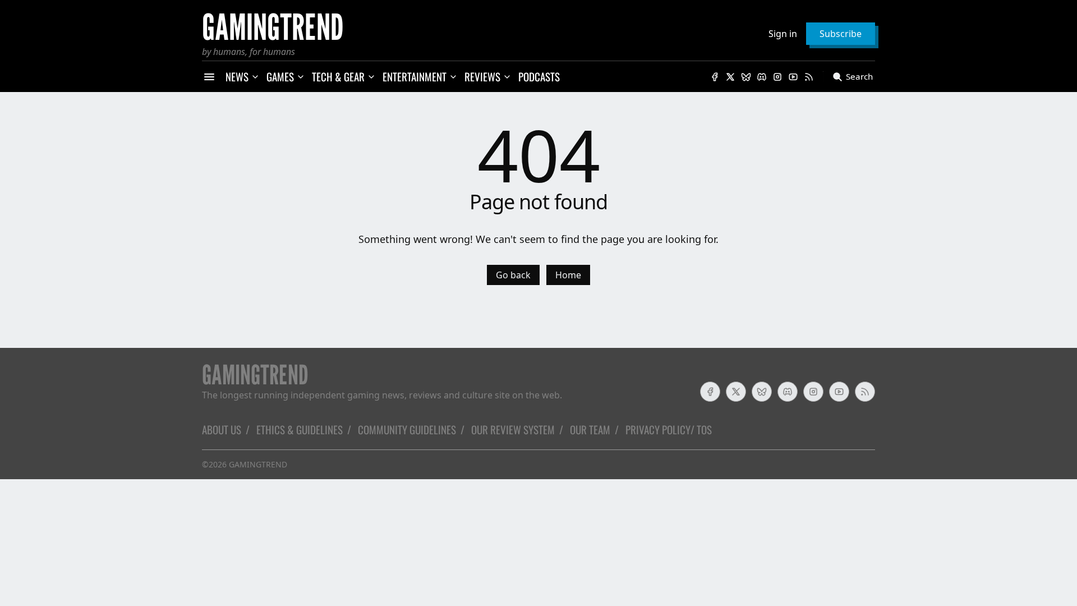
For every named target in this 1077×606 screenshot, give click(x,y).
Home (568, 275)
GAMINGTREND (258, 464)
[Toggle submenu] (255, 76)
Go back (513, 275)
